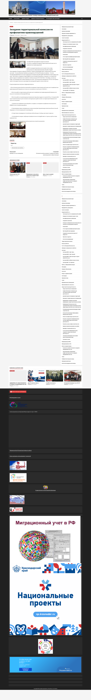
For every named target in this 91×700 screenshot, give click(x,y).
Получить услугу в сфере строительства (71, 151)
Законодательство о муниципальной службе (72, 41)
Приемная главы (65, 105)
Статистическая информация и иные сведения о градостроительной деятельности (70, 160)
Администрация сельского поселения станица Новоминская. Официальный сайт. (34, 15)
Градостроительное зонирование (69, 116)
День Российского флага (33, 383)
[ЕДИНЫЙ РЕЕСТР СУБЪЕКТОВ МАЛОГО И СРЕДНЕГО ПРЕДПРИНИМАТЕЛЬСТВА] (18, 376)
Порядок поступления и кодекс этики (70, 44)
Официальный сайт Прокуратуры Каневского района (21, 450)
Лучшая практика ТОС (15, 174)
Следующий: (47, 153)
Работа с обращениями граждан (68, 92)
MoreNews (50, 688)
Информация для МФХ (66, 169)
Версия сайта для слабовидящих (19, 391)
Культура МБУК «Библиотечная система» (71, 88)
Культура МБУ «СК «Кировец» (68, 90)
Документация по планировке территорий (71, 124)
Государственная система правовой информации (45, 490)
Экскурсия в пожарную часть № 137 (72, 383)
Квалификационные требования (69, 46)
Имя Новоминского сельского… (68, 112)
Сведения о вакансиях (67, 48)
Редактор (12, 35)
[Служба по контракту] (54, 376)
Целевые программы (66, 31)
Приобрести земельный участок (69, 156)
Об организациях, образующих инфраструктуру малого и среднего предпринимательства (70, 181)
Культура (64, 78)
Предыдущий (16, 152)
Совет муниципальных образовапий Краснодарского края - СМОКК (23, 411)
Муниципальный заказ (66, 189)
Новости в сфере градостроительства (70, 144)
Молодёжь (64, 94)
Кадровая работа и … (66, 40)
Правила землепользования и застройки (71, 154)
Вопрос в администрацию (67, 101)
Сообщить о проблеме (25, 669)
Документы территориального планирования (72, 126)
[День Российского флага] (36, 376)
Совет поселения (65, 37)
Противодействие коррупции (52, 18)
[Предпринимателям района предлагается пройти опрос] (34, 167)
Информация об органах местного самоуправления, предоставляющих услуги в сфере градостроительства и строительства (72, 134)
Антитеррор (64, 103)
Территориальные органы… (67, 69)
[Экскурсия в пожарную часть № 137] (72, 376)
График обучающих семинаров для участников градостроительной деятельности (70, 120)
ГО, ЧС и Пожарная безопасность (68, 73)
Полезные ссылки (66, 167)
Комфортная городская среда (68, 186)
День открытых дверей (48, 174)
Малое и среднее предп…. (67, 174)
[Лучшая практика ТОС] (17, 167)
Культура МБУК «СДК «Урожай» (69, 82)
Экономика (64, 28)
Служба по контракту (51, 383)
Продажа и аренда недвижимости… (69, 33)
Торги (63, 184)
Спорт (63, 108)
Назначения (65, 54)
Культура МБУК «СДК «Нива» (68, 80)
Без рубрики (12, 370)
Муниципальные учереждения (68, 110)
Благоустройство (65, 71)
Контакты (64, 99)
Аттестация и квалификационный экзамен (71, 56)
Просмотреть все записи (17, 147)
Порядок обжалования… (67, 97)
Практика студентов (67, 64)
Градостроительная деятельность (69, 114)
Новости (11, 26)
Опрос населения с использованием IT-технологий (20, 456)
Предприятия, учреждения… (67, 35)
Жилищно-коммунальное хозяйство (69, 76)
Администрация (25, 18)
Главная (10, 18)
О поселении (16, 18)
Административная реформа (37, 18)
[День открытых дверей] (51, 167)
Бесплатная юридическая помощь (69, 191)
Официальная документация (67, 26)
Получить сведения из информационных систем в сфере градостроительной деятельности (71, 148)
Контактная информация (68, 67)
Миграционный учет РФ (66, 171)
